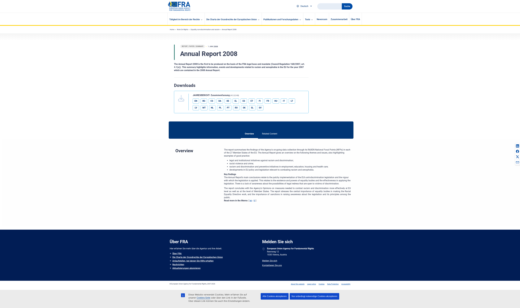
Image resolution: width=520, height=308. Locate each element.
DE (228, 101)
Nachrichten (178, 264)
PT (228, 107)
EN (195, 101)
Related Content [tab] (269, 133)
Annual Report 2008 (229, 30)
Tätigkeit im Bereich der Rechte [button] (184, 19)
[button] (517, 146)
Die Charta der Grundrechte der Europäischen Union (197, 257)
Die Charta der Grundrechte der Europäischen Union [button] (231, 19)
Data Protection (333, 284)
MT (204, 107)
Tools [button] (307, 19)
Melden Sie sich (269, 260)
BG (203, 101)
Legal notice (311, 284)
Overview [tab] (249, 133)
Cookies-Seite (203, 298)
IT (284, 101)
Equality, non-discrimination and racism (205, 30)
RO (236, 107)
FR (267, 101)
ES (244, 101)
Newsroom (322, 19)
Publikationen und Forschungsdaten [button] (280, 19)
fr (254, 200)
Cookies (321, 284)
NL (212, 107)
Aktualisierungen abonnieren (186, 268)
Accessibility (345, 284)
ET (252, 101)
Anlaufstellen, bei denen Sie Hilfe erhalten (193, 261)
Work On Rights (182, 30)
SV (260, 107)
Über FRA (355, 19)
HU (275, 101)
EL (236, 101)
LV (196, 107)
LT (292, 101)
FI (260, 101)
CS (211, 101)
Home (172, 30)
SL (252, 107)
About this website (297, 284)
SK (244, 107)
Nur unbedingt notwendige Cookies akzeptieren (314, 296)
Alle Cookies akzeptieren (275, 296)
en (251, 200)
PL (220, 107)
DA (219, 101)
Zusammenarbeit (339, 19)
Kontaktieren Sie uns (272, 265)
